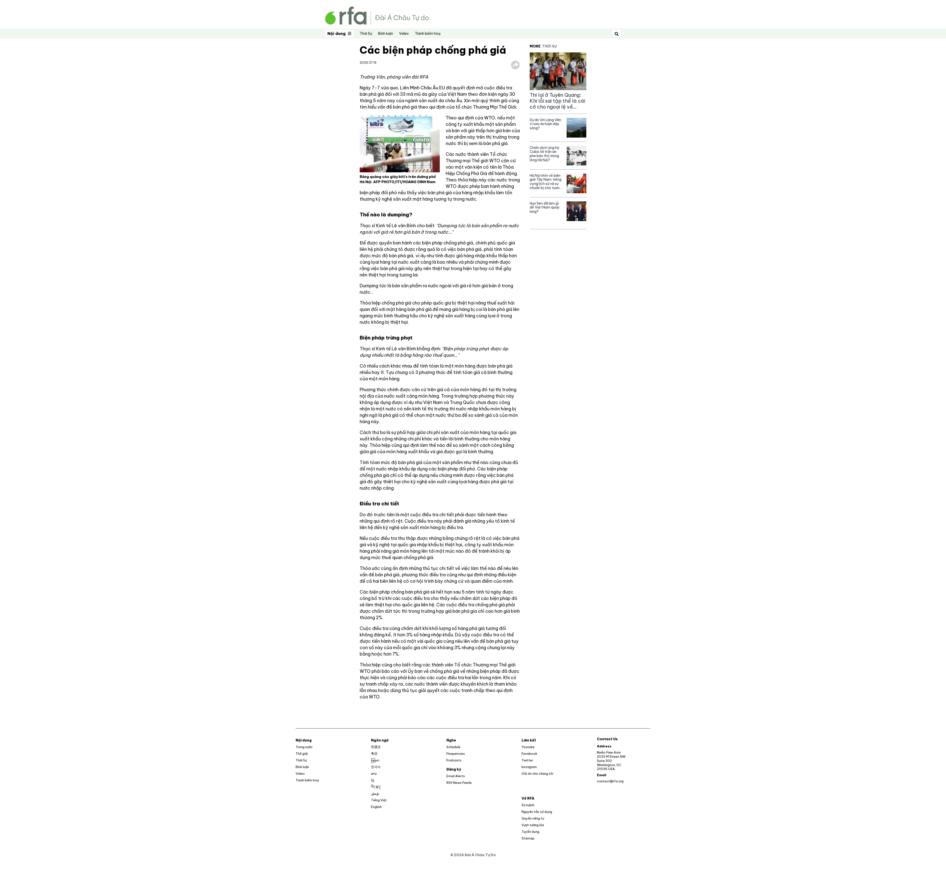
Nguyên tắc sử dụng (537, 812)
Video (404, 33)
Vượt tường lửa (533, 825)
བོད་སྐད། (376, 787)
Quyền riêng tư (533, 818)
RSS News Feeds (459, 783)
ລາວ (374, 773)
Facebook (529, 754)
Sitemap (528, 838)
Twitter (527, 760)
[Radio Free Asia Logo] (377, 15)
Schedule (453, 747)
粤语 (374, 754)
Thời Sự (366, 33)
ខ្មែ (372, 780)
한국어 (376, 767)
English (376, 807)
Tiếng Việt (379, 800)
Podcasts (453, 760)
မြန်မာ (375, 760)
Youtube (528, 747)
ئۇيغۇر (375, 793)
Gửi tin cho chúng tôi (537, 773)
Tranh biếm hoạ (427, 33)
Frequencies (455, 754)
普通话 (376, 747)
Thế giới (302, 754)
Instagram (529, 767)
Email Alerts (455, 776)
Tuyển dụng (530, 832)
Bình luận (385, 33)
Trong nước (304, 747)
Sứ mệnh (528, 805)
